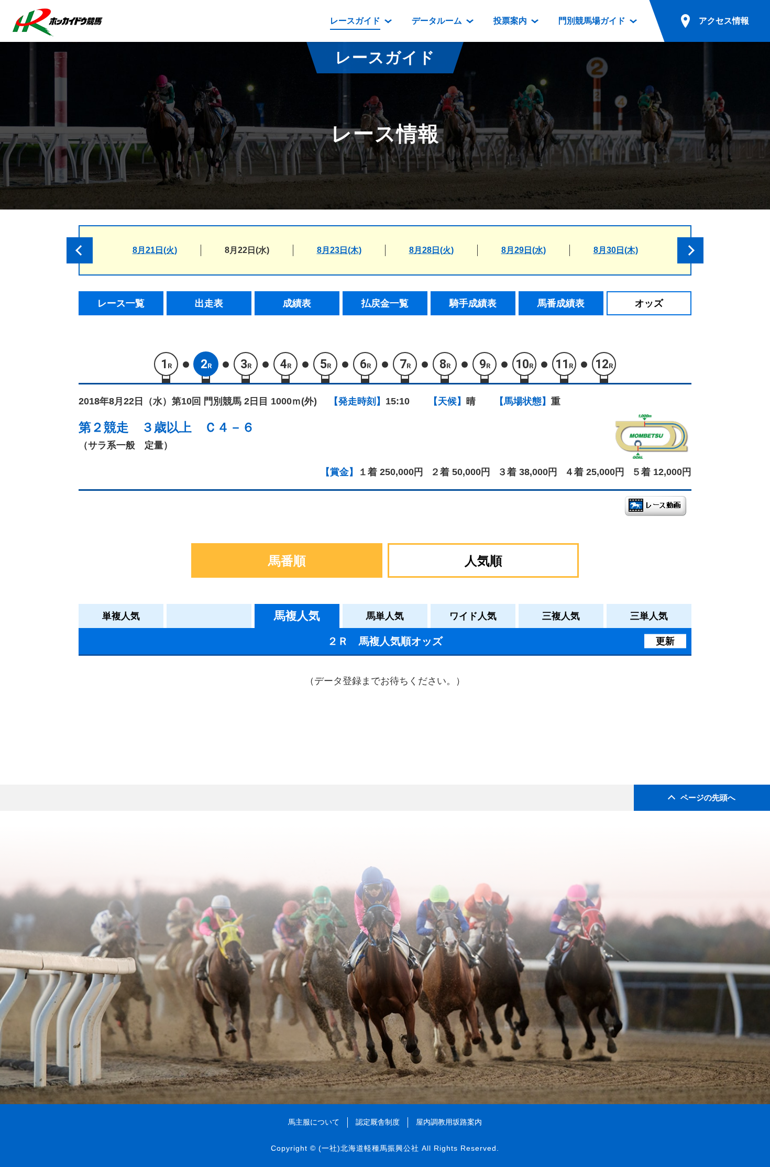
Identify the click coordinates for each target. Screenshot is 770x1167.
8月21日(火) (155, 250)
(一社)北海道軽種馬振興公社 (368, 1148)
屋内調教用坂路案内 (449, 1122)
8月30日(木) (615, 250)
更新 (665, 641)
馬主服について (313, 1122)
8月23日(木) (339, 250)
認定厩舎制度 (378, 1122)
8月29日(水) (523, 250)
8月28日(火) (431, 250)
